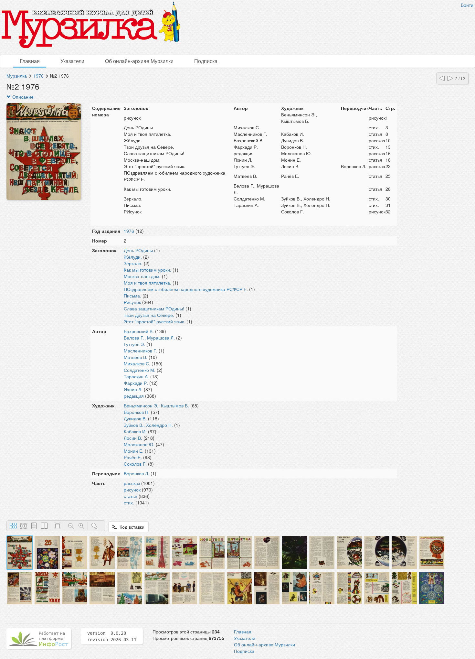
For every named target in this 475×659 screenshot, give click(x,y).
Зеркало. (133, 263)
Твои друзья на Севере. (149, 315)
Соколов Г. (135, 463)
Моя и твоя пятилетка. (147, 282)
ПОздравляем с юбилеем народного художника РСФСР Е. (186, 289)
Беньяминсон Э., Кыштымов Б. (156, 405)
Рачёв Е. (133, 457)
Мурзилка (16, 75)
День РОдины (138, 250)
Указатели (72, 61)
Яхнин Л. (133, 389)
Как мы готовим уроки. (147, 269)
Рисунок (132, 302)
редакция (134, 396)
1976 (38, 75)
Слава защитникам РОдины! (154, 308)
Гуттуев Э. (134, 344)
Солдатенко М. (139, 370)
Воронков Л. (136, 473)
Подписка (205, 61)
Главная (30, 61)
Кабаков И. (135, 431)
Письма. (132, 295)
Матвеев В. (135, 357)
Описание (22, 96)
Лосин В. (133, 438)
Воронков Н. (137, 412)
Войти (467, 5)
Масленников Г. (140, 350)
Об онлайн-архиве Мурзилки (139, 61)
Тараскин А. (136, 376)
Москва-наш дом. (142, 276)
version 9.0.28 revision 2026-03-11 (111, 636)
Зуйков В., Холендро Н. (148, 425)
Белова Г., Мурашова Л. (149, 337)
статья (130, 496)
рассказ (132, 483)
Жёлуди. (133, 257)
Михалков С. (137, 363)
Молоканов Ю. (139, 444)
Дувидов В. (135, 418)
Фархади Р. (136, 383)
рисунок (132, 489)
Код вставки (130, 527)
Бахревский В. (139, 331)
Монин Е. (133, 451)
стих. (129, 502)
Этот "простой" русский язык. (154, 321)
